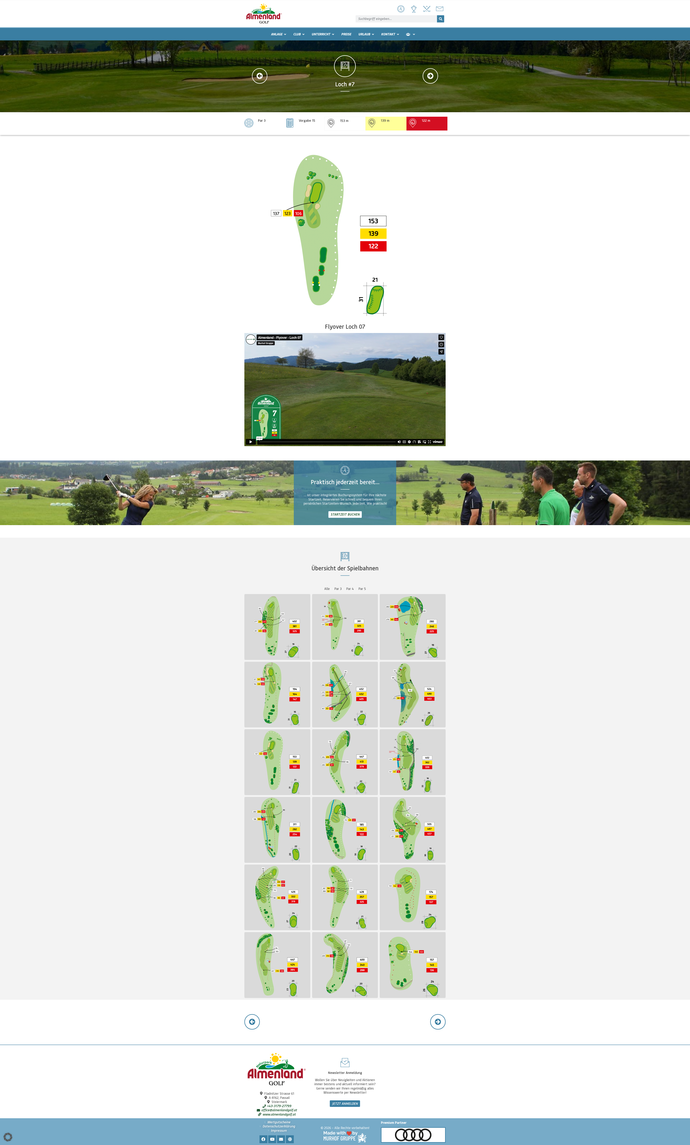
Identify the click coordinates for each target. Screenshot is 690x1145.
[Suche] (440, 18)
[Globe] (290, 1139)
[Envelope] (281, 1139)
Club (297, 34)
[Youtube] (272, 1139)
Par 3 (338, 589)
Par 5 (362, 589)
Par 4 (350, 589)
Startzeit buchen (345, 514)
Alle (327, 589)
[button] (8, 1137)
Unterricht (321, 34)
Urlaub (364, 34)
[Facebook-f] (263, 1139)
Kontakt (388, 34)
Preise (346, 34)
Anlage (276, 34)
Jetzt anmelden (345, 1103)
